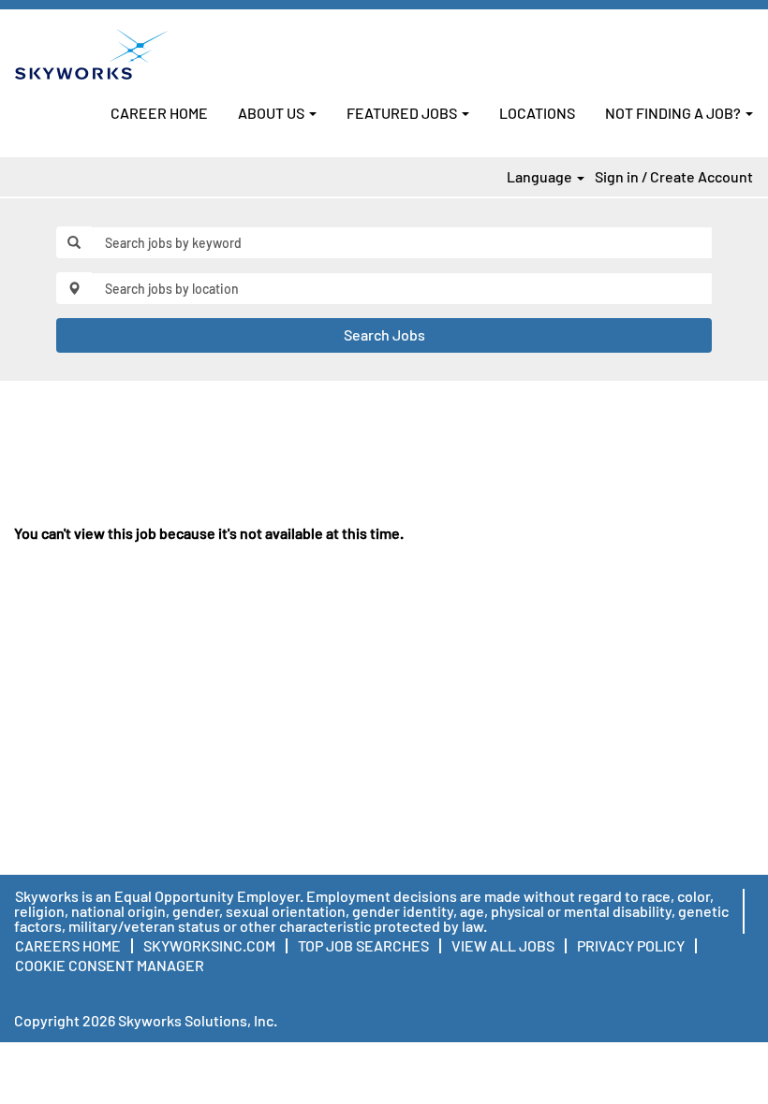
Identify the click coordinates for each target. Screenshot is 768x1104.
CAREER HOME (159, 113)
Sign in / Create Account (674, 176)
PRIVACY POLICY (631, 945)
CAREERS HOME (68, 945)
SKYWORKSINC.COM (209, 945)
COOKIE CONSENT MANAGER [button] (109, 965)
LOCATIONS (537, 113)
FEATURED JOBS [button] (403, 113)
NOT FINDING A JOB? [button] (674, 113)
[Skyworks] (91, 54)
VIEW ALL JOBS (502, 945)
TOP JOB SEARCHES (363, 945)
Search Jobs (384, 334)
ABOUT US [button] (272, 113)
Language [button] (541, 176)
